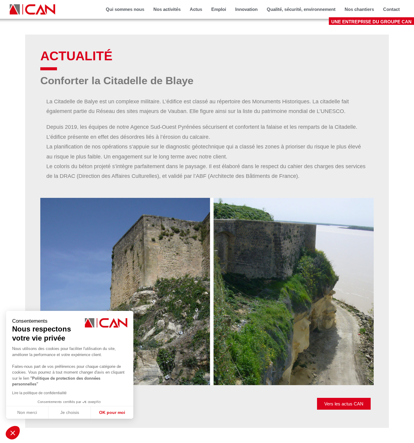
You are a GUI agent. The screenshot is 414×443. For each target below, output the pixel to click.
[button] (12, 432)
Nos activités (167, 9)
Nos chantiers (359, 9)
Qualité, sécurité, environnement (301, 9)
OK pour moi (112, 412)
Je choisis (69, 412)
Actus (196, 9)
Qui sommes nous (125, 9)
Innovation (246, 9)
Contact (391, 9)
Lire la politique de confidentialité (39, 393)
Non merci (27, 412)
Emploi (218, 9)
